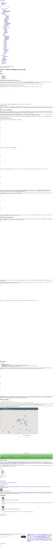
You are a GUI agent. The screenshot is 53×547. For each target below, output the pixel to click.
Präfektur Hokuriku (7, 36)
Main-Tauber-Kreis (7, 19)
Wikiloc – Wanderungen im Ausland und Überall (11, 482)
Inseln (5, 45)
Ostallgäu (7, 16)
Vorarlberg (6, 52)
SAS (42, 486)
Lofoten (6, 42)
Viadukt (7, 487)
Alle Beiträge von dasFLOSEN (7, 11)
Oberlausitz (6, 21)
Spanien (4, 46)
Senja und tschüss (4, 78)
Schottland (4, 43)
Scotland (50, 538)
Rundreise (41, 538)
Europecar (19, 486)
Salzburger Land (7, 49)
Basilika (17, 486)
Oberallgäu (7, 15)
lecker (35, 536)
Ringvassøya (3, 77)
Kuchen (28, 536)
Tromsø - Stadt (4, 75)
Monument (47, 536)
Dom (48, 534)
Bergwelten (4, 55)
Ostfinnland (6, 30)
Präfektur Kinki (6, 38)
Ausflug (32, 534)
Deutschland (4, 14)
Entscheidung (50, 534)
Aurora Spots (8, 486)
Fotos (34, 535)
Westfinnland (6, 32)
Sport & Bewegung (4, 59)
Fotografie (21, 486)
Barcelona (6, 47)
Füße (36, 535)
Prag (5, 53)
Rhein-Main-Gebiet (7, 22)
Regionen (3, 13)
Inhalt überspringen (2, 0)
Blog (2, 9)
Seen (3, 57)
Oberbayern (6, 20)
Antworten (3, 501)
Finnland (4, 28)
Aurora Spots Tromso (13, 486)
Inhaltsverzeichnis (4, 4)
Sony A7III (46, 486)
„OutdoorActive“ (25, 462)
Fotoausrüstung (5, 62)
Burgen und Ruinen (5, 56)
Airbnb (2, 486)
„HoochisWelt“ (13, 104)
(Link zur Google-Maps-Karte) (26, 435)
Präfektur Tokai (6, 39)
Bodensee (6, 18)
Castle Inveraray (45, 534)
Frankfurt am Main (8, 23)
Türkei (4, 54)
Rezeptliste (4, 61)
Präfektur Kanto (7, 37)
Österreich (4, 48)
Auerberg (29, 534)
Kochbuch (3, 60)
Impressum (3, 2)
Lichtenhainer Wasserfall (29, 486)
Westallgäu (7, 17)
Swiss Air (5, 487)
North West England (7, 27)
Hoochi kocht (44, 535)
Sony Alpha (49, 486)
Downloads (3, 63)
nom (30, 537)
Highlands (6, 44)
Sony (44, 486)
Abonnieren (23, 536)
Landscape (24, 486)
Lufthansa (33, 486)
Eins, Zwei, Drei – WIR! (5, 8)
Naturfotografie (49, 536)
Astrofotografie (5, 486)
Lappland (6, 29)
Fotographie (32, 535)
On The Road (40, 537)
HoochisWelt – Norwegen (3, 105)
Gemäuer (38, 535)
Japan (4, 35)
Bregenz (40, 534)
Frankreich (4, 33)
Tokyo (5, 40)
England (4, 26)
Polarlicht (41, 486)
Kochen (50, 535)
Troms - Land (4, 76)
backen (35, 534)
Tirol (5, 51)
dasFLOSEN (5, 67)
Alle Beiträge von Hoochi (6, 10)
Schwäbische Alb (7, 25)
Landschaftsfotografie (31, 536)
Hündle (47, 535)
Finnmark (6, 41)
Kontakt (3, 3)
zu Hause (28, 540)
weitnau (47, 539)
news (35, 486)
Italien (4, 34)
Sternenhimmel (2, 487)
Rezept (37, 538)
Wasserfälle (4, 58)
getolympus (40, 535)
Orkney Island (38, 486)
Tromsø (8, 67)
